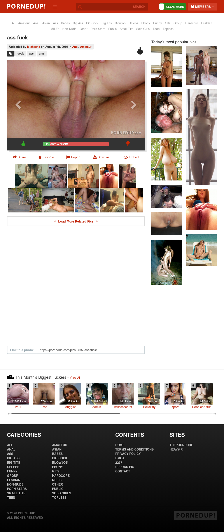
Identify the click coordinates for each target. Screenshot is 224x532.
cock (21, 53)
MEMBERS (203, 6)
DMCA (119, 458)
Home (119, 445)
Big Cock (92, 23)
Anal (75, 46)
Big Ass (78, 23)
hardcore (191, 23)
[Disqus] (76, 284)
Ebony (145, 23)
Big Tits (107, 23)
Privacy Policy (128, 453)
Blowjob (120, 23)
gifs (167, 23)
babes (65, 23)
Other (84, 29)
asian (46, 23)
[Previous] (18, 105)
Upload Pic (124, 467)
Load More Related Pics (76, 221)
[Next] (134, 105)
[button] (73, 157)
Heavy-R (176, 449)
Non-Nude (69, 29)
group (177, 23)
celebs (133, 23)
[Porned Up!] (26, 6)
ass (55, 23)
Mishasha (33, 46)
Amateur (85, 46)
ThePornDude (181, 445)
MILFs (55, 29)
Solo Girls (143, 29)
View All (75, 377)
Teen (156, 29)
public (112, 29)
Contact (122, 471)
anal (36, 23)
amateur (24, 23)
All (13, 23)
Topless (168, 29)
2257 (118, 462)
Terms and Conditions (134, 449)
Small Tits (126, 29)
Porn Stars (98, 29)
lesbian (206, 23)
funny (157, 23)
